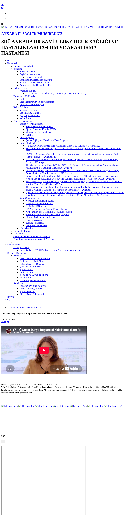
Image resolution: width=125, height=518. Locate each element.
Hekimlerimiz (20, 88)
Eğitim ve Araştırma (23, 121)
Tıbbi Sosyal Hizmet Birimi (33, 280)
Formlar (29, 134)
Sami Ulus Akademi (29, 198)
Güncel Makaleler (28, 143)
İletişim (10, 297)
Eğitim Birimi (26, 269)
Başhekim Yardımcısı (30, 74)
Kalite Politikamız (22, 107)
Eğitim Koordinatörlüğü (31, 123)
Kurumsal (12, 63)
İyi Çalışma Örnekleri (30, 115)
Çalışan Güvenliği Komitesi (33, 286)
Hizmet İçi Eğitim (21, 231)
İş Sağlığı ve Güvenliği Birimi (34, 275)
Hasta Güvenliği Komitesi (32, 288)
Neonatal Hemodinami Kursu (40, 200)
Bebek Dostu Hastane (30, 112)
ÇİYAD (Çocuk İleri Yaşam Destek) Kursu (46, 209)
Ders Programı (27, 137)
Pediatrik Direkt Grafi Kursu (39, 203)
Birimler (17, 255)
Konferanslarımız (34, 220)
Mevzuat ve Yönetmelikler (38, 132)
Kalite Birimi (26, 118)
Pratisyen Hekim (28, 90)
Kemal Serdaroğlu (34, 77)
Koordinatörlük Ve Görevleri (39, 126)
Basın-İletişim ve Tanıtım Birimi (35, 258)
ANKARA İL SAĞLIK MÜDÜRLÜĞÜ (31, 34)
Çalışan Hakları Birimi (30, 266)
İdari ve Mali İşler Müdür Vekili (35, 82)
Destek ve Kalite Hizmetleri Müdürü (37, 85)
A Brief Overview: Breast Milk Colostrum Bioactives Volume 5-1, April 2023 (63, 145)
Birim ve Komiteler (16, 253)
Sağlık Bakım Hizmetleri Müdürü (36, 79)
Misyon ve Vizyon (28, 110)
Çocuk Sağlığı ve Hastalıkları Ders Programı (47, 140)
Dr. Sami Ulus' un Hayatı (32, 104)
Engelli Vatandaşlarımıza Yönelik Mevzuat (33, 239)
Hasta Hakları (26, 272)
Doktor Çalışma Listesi (24, 66)
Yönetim (17, 68)
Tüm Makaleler (27, 228)
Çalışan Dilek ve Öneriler (32, 264)
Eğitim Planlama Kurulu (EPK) (41, 129)
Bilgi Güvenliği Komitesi (32, 294)
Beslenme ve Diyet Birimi (32, 261)
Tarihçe (23, 99)
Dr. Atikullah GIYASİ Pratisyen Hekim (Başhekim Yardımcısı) (56, 93)
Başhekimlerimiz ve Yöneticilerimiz (37, 101)
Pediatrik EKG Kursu (36, 206)
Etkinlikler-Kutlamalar (36, 225)
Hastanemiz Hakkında (24, 96)
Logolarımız (19, 233)
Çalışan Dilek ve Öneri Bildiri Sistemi (31, 236)
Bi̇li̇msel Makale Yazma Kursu (40, 217)
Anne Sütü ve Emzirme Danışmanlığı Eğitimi (47, 214)
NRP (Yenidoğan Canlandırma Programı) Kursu (49, 211)
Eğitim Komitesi (27, 291)
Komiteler (18, 283)
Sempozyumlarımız (35, 222)
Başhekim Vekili (27, 71)
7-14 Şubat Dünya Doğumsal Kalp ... (25, 307)
